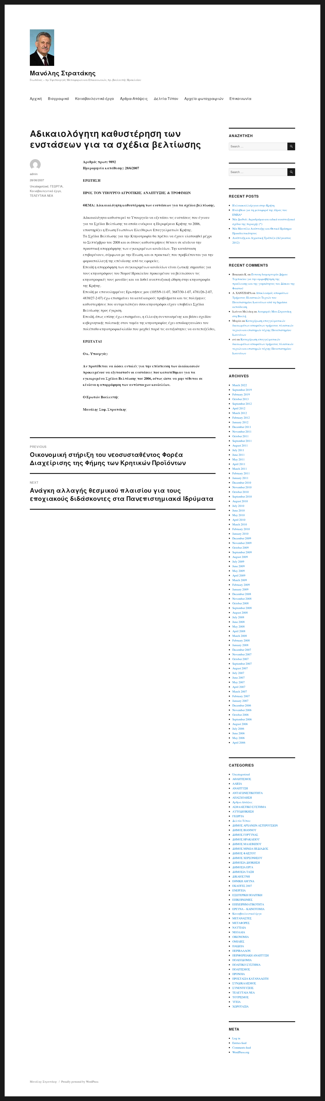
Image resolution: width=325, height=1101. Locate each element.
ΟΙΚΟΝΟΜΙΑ (240, 937)
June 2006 (238, 733)
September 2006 (242, 719)
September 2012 (242, 404)
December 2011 (241, 427)
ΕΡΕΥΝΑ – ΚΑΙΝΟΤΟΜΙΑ (248, 909)
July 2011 (238, 450)
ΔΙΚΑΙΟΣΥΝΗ (241, 876)
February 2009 (241, 585)
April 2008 (238, 631)
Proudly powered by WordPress (79, 1082)
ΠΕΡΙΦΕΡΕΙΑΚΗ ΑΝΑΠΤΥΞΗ (250, 955)
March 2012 (239, 413)
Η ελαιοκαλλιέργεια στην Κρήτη (253, 205)
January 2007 (240, 701)
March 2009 (239, 580)
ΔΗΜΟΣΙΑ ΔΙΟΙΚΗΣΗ (246, 862)
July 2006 (238, 729)
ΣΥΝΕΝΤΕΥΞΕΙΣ (243, 988)
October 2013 (240, 399)
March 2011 (239, 469)
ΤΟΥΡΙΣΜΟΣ (240, 997)
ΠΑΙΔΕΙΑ (238, 946)
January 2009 (240, 589)
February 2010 (241, 529)
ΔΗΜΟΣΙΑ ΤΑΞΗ (243, 872)
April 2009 (238, 575)
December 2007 (241, 650)
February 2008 (241, 640)
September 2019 (242, 390)
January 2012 (240, 422)
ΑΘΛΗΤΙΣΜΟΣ (241, 779)
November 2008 (242, 599)
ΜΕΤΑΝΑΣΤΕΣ (242, 918)
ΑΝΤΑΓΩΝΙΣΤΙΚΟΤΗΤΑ (247, 793)
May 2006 (238, 738)
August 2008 (240, 612)
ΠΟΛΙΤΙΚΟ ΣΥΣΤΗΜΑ (246, 965)
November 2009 (242, 543)
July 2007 (238, 673)
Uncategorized (39, 186)
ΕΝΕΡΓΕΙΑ (239, 890)
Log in (236, 1038)
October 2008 (240, 603)
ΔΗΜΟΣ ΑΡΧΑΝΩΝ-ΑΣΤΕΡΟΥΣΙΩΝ (255, 825)
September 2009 (242, 552)
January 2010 (240, 534)
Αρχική (36, 98)
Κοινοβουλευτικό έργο (94, 98)
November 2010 (242, 487)
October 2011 (240, 436)
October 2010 (240, 492)
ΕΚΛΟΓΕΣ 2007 (242, 886)
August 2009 (240, 557)
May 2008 (238, 626)
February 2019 (241, 394)
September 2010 (242, 496)
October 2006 (240, 715)
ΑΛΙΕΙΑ (237, 784)
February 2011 (241, 473)
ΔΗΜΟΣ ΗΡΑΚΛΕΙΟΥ (246, 839)
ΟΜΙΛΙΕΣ (238, 941)
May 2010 (238, 515)
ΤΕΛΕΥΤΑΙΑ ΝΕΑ (41, 195)
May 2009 (238, 571)
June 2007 (238, 677)
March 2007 (239, 691)
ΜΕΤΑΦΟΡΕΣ (241, 923)
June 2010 (238, 510)
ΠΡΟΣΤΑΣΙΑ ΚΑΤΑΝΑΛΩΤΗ (250, 979)
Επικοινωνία (240, 98)
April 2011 (238, 464)
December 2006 (241, 705)
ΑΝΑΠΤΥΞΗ (240, 788)
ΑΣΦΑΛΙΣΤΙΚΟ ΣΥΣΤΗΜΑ (249, 807)
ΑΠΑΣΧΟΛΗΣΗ (242, 798)
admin (34, 174)
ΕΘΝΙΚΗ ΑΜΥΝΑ (243, 881)
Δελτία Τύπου (166, 98)
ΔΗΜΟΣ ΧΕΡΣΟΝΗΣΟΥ (247, 858)
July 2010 (238, 506)
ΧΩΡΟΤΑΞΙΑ (240, 1006)
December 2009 (241, 538)
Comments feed (241, 1047)
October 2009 (240, 548)
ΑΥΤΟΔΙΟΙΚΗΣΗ (243, 811)
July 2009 (238, 561)
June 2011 (238, 455)
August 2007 (240, 668)
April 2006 (238, 742)
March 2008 (239, 636)
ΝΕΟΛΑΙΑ (238, 932)
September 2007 (242, 664)
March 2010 (239, 524)
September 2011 (242, 441)
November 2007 (242, 654)
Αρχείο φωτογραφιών (203, 98)
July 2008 (238, 617)
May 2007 (238, 682)
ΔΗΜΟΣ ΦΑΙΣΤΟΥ (244, 853)
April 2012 (238, 408)
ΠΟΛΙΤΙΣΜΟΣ (241, 969)
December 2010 (241, 483)
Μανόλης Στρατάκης (63, 72)
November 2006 (242, 710)
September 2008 (242, 608)
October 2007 (240, 659)
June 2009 (238, 566)
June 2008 (238, 622)
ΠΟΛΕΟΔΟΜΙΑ (242, 960)
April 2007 (238, 687)
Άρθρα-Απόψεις (134, 98)
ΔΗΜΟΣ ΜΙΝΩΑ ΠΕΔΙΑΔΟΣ (250, 849)
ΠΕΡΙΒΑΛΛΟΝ (241, 951)
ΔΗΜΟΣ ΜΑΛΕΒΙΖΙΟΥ (246, 844)
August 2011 (240, 445)
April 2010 (238, 520)
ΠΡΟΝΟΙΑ (238, 974)
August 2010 (240, 501)
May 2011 (238, 459)
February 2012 (241, 418)
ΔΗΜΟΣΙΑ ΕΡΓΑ (242, 867)
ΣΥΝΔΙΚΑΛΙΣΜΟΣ (244, 983)
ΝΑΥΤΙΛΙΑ (239, 927)
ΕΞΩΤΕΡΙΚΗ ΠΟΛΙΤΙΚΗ (247, 895)
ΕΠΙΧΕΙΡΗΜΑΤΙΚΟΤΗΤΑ (248, 904)
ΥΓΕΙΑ (236, 1002)
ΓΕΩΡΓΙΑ (56, 186)
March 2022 (239, 385)
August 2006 (240, 724)
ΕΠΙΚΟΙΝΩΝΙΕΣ (242, 900)
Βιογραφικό (58, 98)
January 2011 (240, 478)
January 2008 (240, 645)
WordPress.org (240, 1052)
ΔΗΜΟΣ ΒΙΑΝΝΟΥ (244, 830)
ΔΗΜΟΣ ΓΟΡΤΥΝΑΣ (245, 835)
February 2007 (241, 696)
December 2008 (241, 594)
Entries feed (239, 1043)
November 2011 (242, 431)
